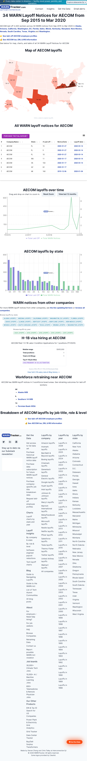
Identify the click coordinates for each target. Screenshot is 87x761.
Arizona (3, 29)
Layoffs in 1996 (62, 635)
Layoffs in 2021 (62, 476)
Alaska (78, 26)
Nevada (3, 31)
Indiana (75, 497)
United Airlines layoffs (47, 559)
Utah (74, 596)
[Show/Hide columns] (84, 135)
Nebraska (76, 548)
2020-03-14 (78, 146)
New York (76, 447)
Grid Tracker (31, 731)
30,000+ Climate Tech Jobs (32, 668)
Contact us (31, 646)
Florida (36, 29)
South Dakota (78, 585)
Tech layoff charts (31, 563)
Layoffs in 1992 (62, 661)
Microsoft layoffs (45, 522)
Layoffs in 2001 (62, 603)
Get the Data (64, 9)
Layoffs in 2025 (62, 450)
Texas (24, 31)
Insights (50, 9)
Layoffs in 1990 (62, 673)
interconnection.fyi (59, 750)
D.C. (74, 468)
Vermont (76, 603)
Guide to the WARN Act (31, 584)
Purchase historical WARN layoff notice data (31, 456)
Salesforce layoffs (45, 539)
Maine (75, 519)
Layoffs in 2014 (62, 520)
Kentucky (56, 29)
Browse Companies (31, 634)
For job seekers (29, 624)
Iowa (74, 487)
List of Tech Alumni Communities (32, 592)
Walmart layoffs (44, 566)
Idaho (42, 29)
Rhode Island (77, 578)
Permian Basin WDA (27, 406)
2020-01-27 (62, 146)
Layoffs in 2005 (62, 578)
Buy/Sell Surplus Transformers (32, 744)
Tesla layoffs (46, 545)
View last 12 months (67, 194)
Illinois (48, 29)
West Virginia (78, 614)
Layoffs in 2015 (62, 514)
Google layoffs (47, 482)
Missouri (76, 530)
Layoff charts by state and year (30, 520)
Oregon (75, 570)
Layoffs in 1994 (62, 648)
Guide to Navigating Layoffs (31, 577)
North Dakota (78, 545)
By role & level (30, 545)
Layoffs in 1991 (62, 667)
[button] (74, 742)
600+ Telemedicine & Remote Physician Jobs (32, 691)
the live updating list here (61, 308)
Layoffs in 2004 (62, 584)
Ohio (74, 563)
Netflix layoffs (47, 531)
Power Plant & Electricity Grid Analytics (31, 724)
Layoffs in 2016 (62, 508)
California (12, 29)
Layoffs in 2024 (62, 457)
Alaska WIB (23, 392)
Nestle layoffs (47, 528)
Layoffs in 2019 (62, 488)
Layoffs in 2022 (62, 469)
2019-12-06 (62, 171)
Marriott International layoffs (46, 508)
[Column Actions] (22, 142)
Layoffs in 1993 (62, 654)
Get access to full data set (31, 446)
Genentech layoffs (46, 470)
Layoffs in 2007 (62, 565)
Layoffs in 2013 (62, 527)
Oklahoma (76, 567)
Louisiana (76, 508)
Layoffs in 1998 (62, 622)
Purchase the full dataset (16, 136)
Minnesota (76, 527)
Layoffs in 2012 (62, 533)
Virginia (31, 31)
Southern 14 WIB (25, 399)
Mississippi (77, 534)
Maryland (66, 29)
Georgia (75, 479)
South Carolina (14, 31)
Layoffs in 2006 (62, 571)
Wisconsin (76, 610)
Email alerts (79, 9)
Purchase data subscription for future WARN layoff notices (31, 471)
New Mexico (76, 29)
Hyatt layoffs (47, 486)
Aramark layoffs (45, 448)
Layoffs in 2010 (62, 546)
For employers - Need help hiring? (31, 615)
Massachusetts (78, 512)
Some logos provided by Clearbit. (43, 755)
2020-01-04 (78, 171)
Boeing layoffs (47, 459)
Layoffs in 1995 (62, 641)
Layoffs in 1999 (62, 616)
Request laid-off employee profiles (32, 502)
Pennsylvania (78, 574)
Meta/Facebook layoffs (48, 516)
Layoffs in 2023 (62, 463)
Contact (39, 9)
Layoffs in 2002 (62, 597)
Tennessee (76, 589)
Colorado (76, 461)
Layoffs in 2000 (62, 610)
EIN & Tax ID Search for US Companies (31, 712)
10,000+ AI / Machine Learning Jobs (31, 678)
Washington (44, 31)
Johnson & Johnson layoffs (45, 496)
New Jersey (77, 552)
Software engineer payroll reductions (30, 554)
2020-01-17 (62, 159)
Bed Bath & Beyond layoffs (47, 454)
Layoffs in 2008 (62, 559)
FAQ (28, 629)
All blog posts (29, 600)
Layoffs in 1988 (62, 686)
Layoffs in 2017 (62, 501)
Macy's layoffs (47, 502)
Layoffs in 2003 (62, 590)
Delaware (76, 472)
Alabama (76, 454)
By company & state (31, 538)
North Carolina (78, 541)
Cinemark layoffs (45, 464)
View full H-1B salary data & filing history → (43, 372)
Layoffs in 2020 (62, 482)
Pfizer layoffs (47, 535)
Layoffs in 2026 (62, 444)
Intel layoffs (46, 489)
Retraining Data (30, 640)
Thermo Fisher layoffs (47, 549)
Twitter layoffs (47, 555)
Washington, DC (24, 29)
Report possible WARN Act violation (30, 653)
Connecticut (77, 465)
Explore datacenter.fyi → (76, 2)
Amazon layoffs (48, 443)
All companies (47, 571)
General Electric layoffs (47, 477)
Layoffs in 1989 (62, 680)
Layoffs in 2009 (62, 552)
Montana (76, 538)
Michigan (76, 523)
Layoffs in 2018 (62, 495)
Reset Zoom (48, 194)
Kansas (75, 501)
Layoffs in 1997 (62, 629)
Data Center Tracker (31, 736)
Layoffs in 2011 (62, 539)
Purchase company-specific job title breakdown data (31, 488)
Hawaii (75, 483)
